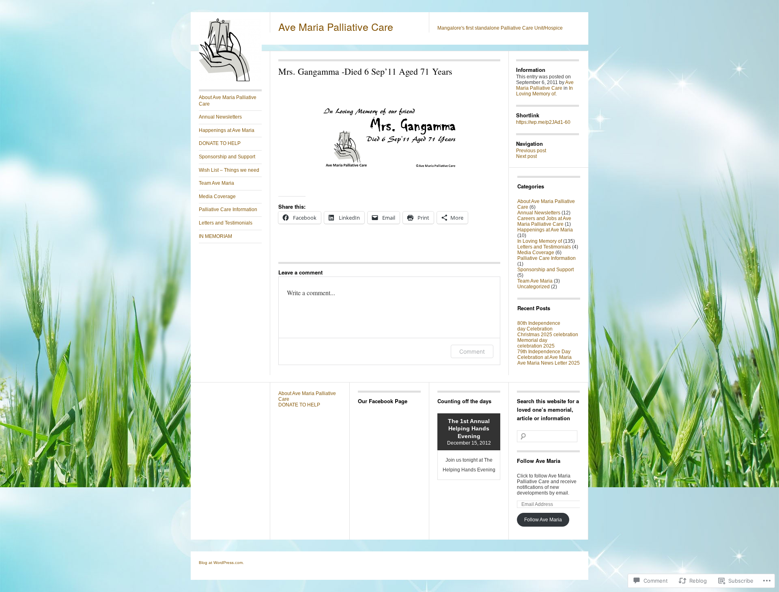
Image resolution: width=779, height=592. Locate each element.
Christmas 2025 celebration (547, 334)
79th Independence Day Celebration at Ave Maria (544, 354)
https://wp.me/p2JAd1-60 (543, 122)
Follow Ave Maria (538, 461)
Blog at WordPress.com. (221, 562)
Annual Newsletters (220, 117)
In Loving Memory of (544, 91)
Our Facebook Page (382, 401)
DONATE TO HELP (220, 143)
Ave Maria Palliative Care (335, 26)
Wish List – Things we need (229, 170)
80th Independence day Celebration (538, 326)
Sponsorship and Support (227, 157)
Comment (472, 351)
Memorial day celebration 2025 (536, 343)
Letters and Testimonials (225, 223)
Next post (526, 156)
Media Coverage (217, 196)
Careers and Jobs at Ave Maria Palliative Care (544, 221)
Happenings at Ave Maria (226, 130)
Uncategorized (533, 287)
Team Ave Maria (216, 183)
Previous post (531, 150)
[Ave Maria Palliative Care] (230, 79)
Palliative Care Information (228, 209)
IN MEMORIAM (215, 236)
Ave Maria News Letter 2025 (548, 363)
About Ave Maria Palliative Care (227, 101)
